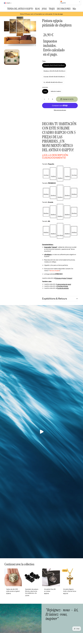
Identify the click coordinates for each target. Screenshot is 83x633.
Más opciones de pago (60, 110)
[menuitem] (20, 9)
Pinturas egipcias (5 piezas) (63, 278)
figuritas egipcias (62, 286)
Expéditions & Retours (54, 298)
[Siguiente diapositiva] (20, 577)
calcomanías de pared (64, 284)
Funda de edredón (63, 288)
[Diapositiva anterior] (5, 577)
